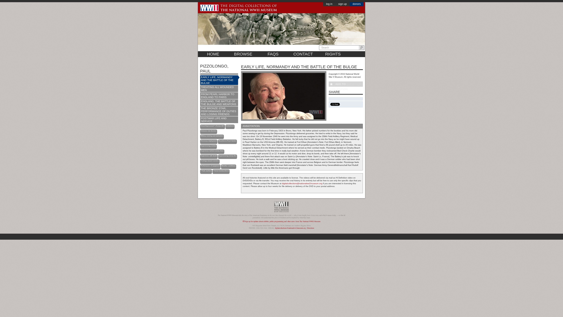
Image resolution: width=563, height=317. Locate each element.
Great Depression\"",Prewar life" (212, 126)
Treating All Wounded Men (217, 89)
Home (213, 54)
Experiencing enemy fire (227, 156)
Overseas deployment (209, 141)
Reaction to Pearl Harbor (227, 141)
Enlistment (230, 126)
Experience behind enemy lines (212, 151)
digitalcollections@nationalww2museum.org (302, 183)
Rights (333, 54)
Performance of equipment (210, 166)
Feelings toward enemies (210, 161)
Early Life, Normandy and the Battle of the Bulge (217, 80)
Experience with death (209, 156)
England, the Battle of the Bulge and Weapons (218, 103)
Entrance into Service (208, 131)
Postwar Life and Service (214, 120)
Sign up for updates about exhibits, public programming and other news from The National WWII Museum (282, 221)
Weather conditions (228, 166)
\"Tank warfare (206, 171)
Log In (329, 3)
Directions (310, 228)
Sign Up (342, 3)
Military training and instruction (212, 136)
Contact (303, 54)
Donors (357, 3)
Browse (243, 54)
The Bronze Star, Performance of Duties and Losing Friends (218, 111)
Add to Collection (339, 85)
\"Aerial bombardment (221, 171)
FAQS (273, 54)
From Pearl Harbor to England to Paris (217, 96)
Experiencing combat (208, 146)
